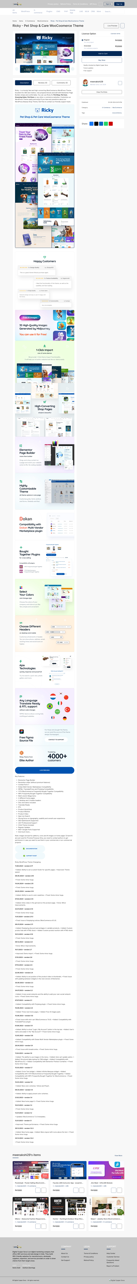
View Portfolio (101, 92)
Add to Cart (103, 54)
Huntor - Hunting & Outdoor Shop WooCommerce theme (68, 1219)
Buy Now (101, 60)
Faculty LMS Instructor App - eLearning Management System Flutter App (68, 1183)
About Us (64, 1253)
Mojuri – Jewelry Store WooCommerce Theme (106, 1219)
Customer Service (113, 1257)
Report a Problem (113, 1266)
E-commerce (30, 21)
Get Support (65, 1260)
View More (119, 1155)
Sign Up (119, 4)
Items (21, 21)
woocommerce (117, 113)
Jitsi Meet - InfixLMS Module (101, 1183)
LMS (67, 1186)
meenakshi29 (21, 1186)
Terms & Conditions (91, 1253)
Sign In (108, 4)
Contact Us (65, 1257)
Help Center (111, 1253)
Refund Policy (89, 1260)
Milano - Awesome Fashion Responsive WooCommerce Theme (30, 1219)
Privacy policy (89, 1257)
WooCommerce (42, 21)
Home (15, 21)
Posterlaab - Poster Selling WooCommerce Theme (30, 1183)
